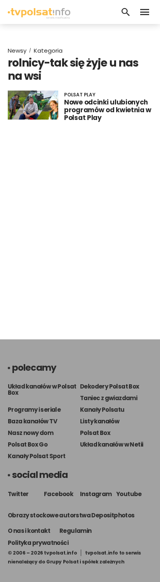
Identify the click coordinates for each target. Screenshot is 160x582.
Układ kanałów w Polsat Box (42, 389)
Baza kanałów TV (32, 421)
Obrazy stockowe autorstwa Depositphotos (71, 515)
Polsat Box (95, 433)
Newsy (17, 50)
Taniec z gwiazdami (108, 398)
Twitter (18, 494)
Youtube (129, 494)
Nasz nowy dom (30, 433)
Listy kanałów (99, 421)
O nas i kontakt (29, 531)
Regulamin (75, 531)
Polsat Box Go (27, 444)
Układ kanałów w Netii (111, 444)
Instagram (96, 494)
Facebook (58, 494)
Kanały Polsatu (102, 410)
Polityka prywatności (38, 543)
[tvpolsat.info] (39, 16)
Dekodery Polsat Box (109, 386)
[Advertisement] (80, 232)
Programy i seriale (34, 410)
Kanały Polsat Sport (37, 456)
